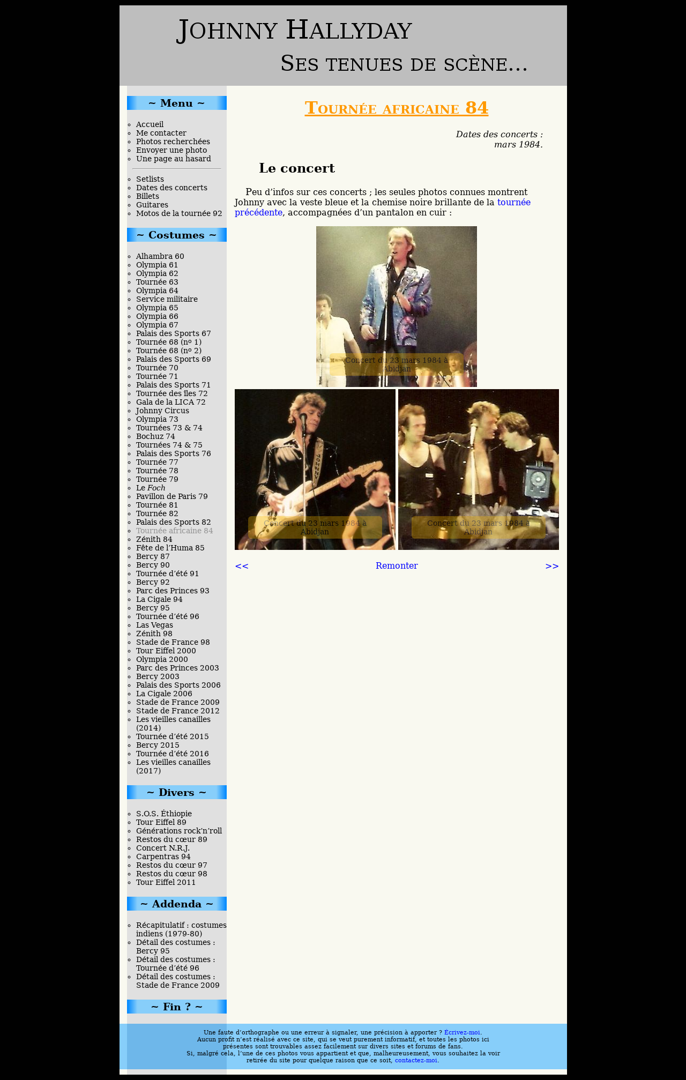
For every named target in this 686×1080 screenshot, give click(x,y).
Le (151, 487)
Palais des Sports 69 (173, 359)
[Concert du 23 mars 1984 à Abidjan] (396, 384)
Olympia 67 (157, 325)
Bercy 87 (153, 556)
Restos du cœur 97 (171, 865)
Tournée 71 (157, 376)
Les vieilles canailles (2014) (173, 723)
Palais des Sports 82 (173, 522)
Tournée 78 (157, 470)
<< (242, 566)
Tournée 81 (157, 505)
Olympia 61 (157, 264)
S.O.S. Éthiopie (164, 813)
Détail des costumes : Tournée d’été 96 (175, 963)
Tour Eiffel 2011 (166, 882)
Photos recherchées (173, 141)
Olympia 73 (157, 419)
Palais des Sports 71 (173, 385)
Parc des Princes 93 (173, 590)
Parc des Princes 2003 (177, 668)
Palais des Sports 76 (173, 453)
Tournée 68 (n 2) (169, 350)
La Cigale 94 (159, 599)
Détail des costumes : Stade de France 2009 (178, 980)
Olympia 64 (157, 290)
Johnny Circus (162, 410)
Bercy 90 (153, 565)
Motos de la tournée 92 (179, 213)
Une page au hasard (173, 158)
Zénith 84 (154, 539)
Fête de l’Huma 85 (170, 547)
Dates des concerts (171, 187)
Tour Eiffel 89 (161, 822)
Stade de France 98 (173, 642)
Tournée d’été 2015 (172, 736)
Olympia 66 (157, 316)
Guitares (152, 204)
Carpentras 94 (163, 856)
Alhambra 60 (160, 256)
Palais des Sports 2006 (178, 685)
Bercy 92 (153, 582)
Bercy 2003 (158, 676)
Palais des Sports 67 (173, 333)
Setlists (150, 179)
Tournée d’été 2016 (172, 753)
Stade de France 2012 (178, 710)
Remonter (397, 566)
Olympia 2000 (162, 659)
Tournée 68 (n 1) (169, 342)
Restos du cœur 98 (171, 873)
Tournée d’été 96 (167, 616)
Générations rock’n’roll (179, 830)
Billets (147, 196)
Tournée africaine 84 (174, 530)
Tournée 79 (157, 479)
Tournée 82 (157, 513)
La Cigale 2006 (164, 693)
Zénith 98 (154, 633)
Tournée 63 (157, 282)
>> (552, 566)
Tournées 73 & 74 (169, 427)
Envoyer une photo (171, 150)
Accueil (149, 124)
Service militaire (167, 299)
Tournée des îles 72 (172, 393)
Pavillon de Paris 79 (172, 496)
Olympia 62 (157, 273)
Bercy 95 (153, 608)
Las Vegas (154, 625)
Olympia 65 (157, 307)
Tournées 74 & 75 (169, 445)
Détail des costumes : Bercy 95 (175, 946)
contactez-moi (416, 1060)
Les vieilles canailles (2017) (173, 766)
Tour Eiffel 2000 (166, 650)
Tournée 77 (157, 462)
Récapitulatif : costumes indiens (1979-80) (181, 929)
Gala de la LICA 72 (171, 402)
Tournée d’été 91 (167, 573)
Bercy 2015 (158, 745)
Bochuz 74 (155, 436)
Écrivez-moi (462, 1032)
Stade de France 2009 (178, 702)
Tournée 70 (157, 367)
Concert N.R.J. (163, 848)
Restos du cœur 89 (171, 839)
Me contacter (161, 133)
